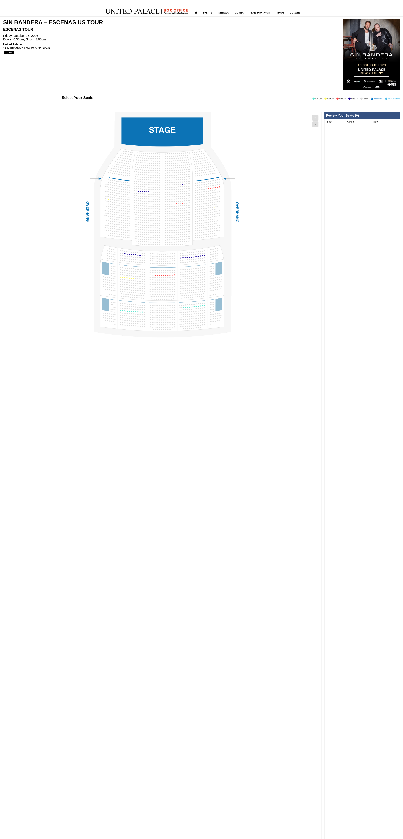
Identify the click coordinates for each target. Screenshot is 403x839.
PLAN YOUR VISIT (260, 12)
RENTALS (223, 12)
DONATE (295, 12)
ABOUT (280, 12)
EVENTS (207, 12)
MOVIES (239, 12)
